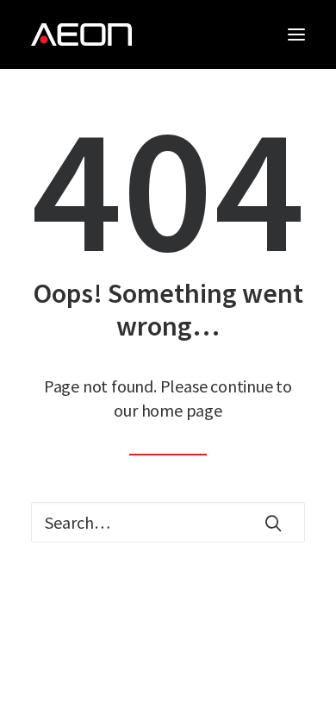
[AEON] (81, 34)
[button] (296, 34)
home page (181, 410)
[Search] (168, 522)
